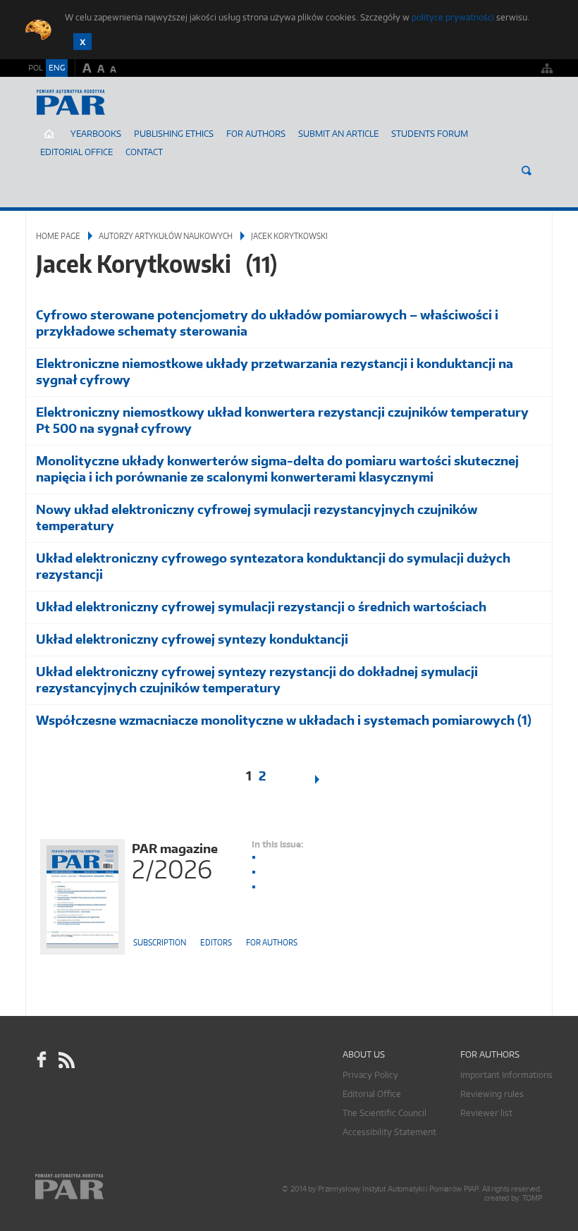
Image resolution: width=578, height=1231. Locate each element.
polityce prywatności (453, 17)
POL (35, 68)
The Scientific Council (384, 1113)
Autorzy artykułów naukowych (166, 236)
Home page (58, 236)
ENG (57, 68)
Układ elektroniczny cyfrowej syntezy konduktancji (192, 639)
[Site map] (547, 68)
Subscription (159, 942)
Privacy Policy (370, 1075)
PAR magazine (175, 859)
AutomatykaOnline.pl (109, 116)
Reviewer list (486, 1113)
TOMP (532, 1198)
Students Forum (429, 133)
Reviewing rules (492, 1094)
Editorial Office (76, 152)
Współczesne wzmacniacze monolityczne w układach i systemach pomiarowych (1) (283, 720)
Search (526, 170)
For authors (271, 942)
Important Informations (506, 1075)
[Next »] (325, 779)
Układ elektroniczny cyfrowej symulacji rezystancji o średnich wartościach (261, 606)
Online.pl (110, 1187)
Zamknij (82, 41)
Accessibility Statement (389, 1132)
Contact (144, 152)
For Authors (255, 133)
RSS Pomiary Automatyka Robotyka (65, 1060)
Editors (216, 942)
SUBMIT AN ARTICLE (338, 133)
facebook (41, 1060)
